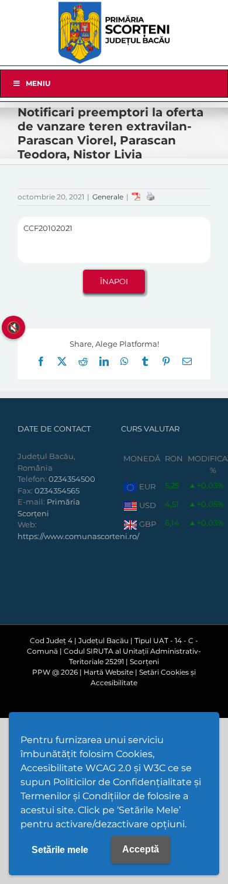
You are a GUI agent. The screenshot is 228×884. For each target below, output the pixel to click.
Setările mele (60, 850)
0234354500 (72, 479)
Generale (107, 196)
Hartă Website (108, 672)
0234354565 (57, 490)
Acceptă (140, 849)
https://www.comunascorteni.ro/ (78, 536)
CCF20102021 (47, 228)
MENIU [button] (38, 83)
